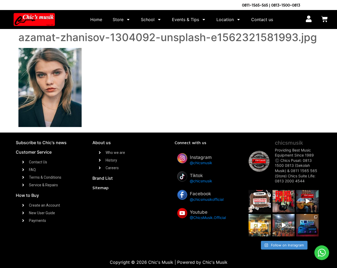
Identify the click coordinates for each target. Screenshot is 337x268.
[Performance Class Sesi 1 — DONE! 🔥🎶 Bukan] (283, 225)
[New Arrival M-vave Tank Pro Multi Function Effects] (307, 225)
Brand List (102, 178)
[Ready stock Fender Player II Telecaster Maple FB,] (283, 201)
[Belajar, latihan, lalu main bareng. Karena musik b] (307, 201)
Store (118, 19)
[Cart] (324, 19)
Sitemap (100, 187)
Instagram (201, 157)
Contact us (262, 19)
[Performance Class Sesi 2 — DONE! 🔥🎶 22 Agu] (260, 225)
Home (96, 19)
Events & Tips (185, 19)
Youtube (198, 212)
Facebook (200, 193)
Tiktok (196, 175)
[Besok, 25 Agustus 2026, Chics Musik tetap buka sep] (260, 201)
